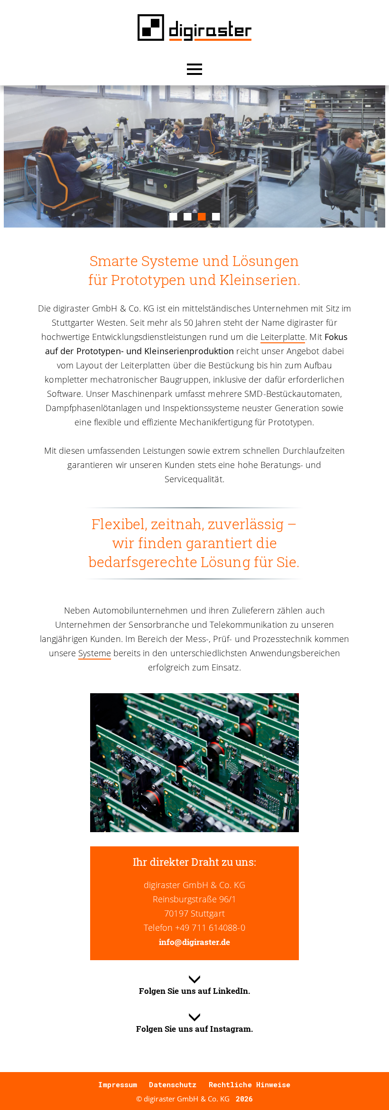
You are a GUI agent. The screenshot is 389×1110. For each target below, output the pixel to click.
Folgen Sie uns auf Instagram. (194, 1028)
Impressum (117, 1084)
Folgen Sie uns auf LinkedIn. (194, 990)
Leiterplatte (282, 336)
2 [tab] (187, 215)
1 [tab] (173, 215)
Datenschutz (172, 1084)
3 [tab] (201, 215)
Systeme (94, 653)
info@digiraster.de (194, 941)
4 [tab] (216, 215)
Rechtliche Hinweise (250, 1084)
